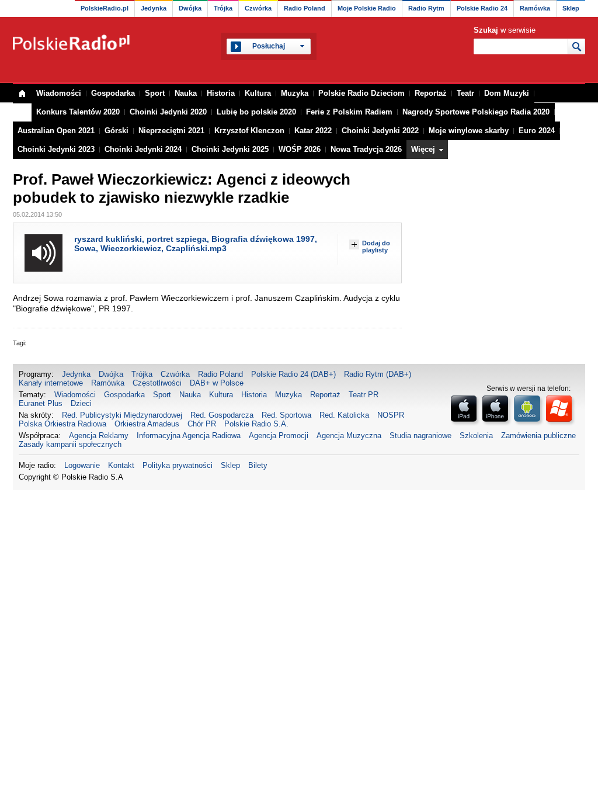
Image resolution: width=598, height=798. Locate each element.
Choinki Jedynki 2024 (143, 149)
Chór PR (201, 423)
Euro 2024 (537, 130)
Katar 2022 (313, 130)
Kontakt (121, 465)
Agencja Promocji (278, 435)
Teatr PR (363, 394)
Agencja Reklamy (98, 435)
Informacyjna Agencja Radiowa (189, 435)
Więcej (423, 149)
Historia (221, 93)
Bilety (257, 465)
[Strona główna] (72, 42)
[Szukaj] (576, 46)
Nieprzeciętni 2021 (171, 130)
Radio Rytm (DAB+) (377, 374)
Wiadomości (58, 93)
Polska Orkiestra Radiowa (62, 423)
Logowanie (82, 465)
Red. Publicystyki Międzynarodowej (122, 415)
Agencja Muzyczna (349, 435)
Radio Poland (304, 8)
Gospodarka (113, 93)
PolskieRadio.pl (104, 8)
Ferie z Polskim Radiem (349, 111)
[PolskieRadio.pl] (22, 93)
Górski (116, 130)
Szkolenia (476, 435)
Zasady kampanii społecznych (70, 444)
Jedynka (153, 8)
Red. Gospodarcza (221, 415)
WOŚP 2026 (300, 149)
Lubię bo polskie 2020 (256, 111)
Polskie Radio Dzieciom (361, 93)
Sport (155, 93)
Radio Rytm (426, 8)
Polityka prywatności (177, 465)
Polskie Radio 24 (482, 8)
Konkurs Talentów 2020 (78, 111)
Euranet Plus (40, 403)
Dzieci (81, 403)
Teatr (465, 93)
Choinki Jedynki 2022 (380, 130)
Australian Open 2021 (56, 130)
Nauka (186, 93)
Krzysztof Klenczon (249, 130)
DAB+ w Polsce (217, 383)
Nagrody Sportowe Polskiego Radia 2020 (476, 111)
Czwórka (258, 8)
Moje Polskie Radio (367, 8)
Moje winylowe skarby (469, 130)
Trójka (223, 8)
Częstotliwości (157, 383)
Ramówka (535, 8)
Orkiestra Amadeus (146, 423)
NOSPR (390, 415)
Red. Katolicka (344, 415)
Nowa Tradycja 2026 (366, 149)
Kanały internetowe (51, 383)
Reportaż (431, 93)
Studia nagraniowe (420, 435)
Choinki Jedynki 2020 (168, 111)
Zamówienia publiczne (538, 435)
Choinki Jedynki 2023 (56, 149)
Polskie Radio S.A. (256, 423)
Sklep (570, 8)
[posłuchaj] (43, 253)
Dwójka (190, 8)
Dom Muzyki (506, 93)
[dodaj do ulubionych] (354, 244)
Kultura (258, 93)
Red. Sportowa (286, 415)
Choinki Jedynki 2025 (230, 149)
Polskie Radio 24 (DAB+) (293, 374)
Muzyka (294, 93)
